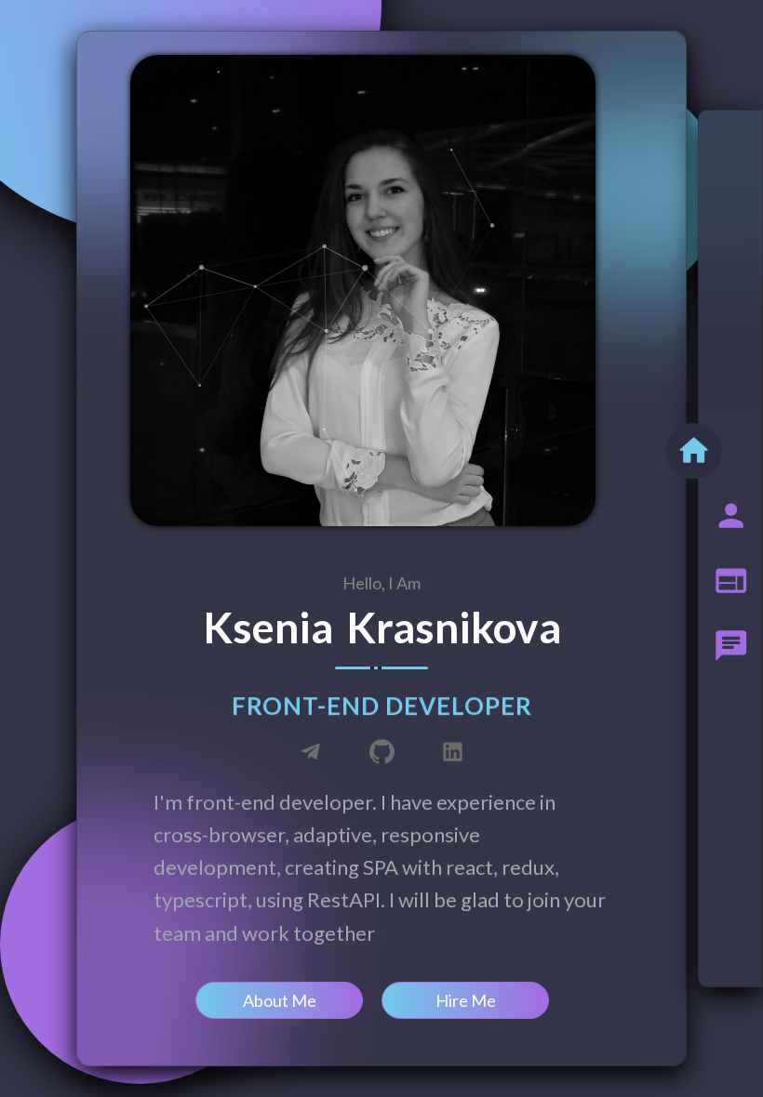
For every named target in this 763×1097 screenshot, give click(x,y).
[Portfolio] (731, 581)
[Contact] (731, 646)
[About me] (731, 516)
